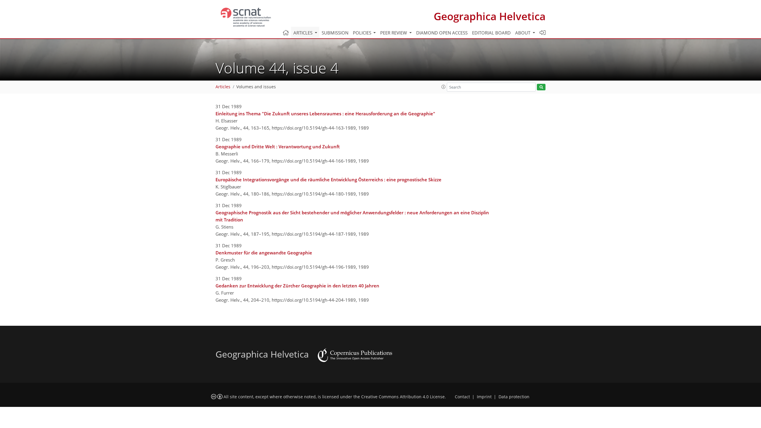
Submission (335, 33)
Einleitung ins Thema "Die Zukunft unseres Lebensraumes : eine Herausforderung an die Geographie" (325, 114)
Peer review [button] (394, 33)
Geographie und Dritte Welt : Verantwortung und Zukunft (278, 147)
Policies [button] (362, 33)
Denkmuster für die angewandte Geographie (264, 253)
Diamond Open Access (442, 33)
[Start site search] (541, 87)
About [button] (523, 33)
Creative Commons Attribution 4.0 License (403, 396)
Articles (223, 86)
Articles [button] (303, 33)
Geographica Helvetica (489, 16)
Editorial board (491, 33)
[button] (443, 86)
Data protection (514, 396)
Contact (462, 396)
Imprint (484, 396)
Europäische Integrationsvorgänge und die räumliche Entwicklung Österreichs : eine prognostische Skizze (328, 179)
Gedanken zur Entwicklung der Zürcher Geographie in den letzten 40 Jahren (297, 286)
